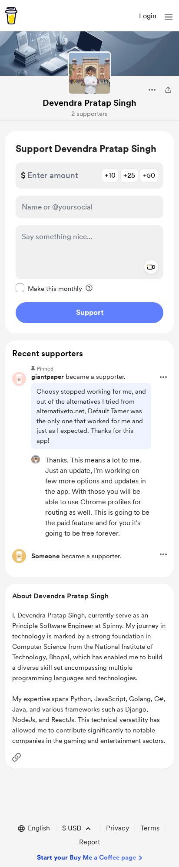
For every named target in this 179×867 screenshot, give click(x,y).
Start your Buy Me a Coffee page (86, 857)
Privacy (117, 828)
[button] (168, 17)
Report (89, 842)
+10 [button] (110, 175)
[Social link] (16, 757)
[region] (89, 232)
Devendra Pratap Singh (89, 103)
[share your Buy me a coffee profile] (168, 90)
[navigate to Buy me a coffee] (11, 15)
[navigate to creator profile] (89, 73)
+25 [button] (129, 175)
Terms (149, 828)
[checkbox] (49, 288)
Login (147, 16)
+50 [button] (149, 175)
